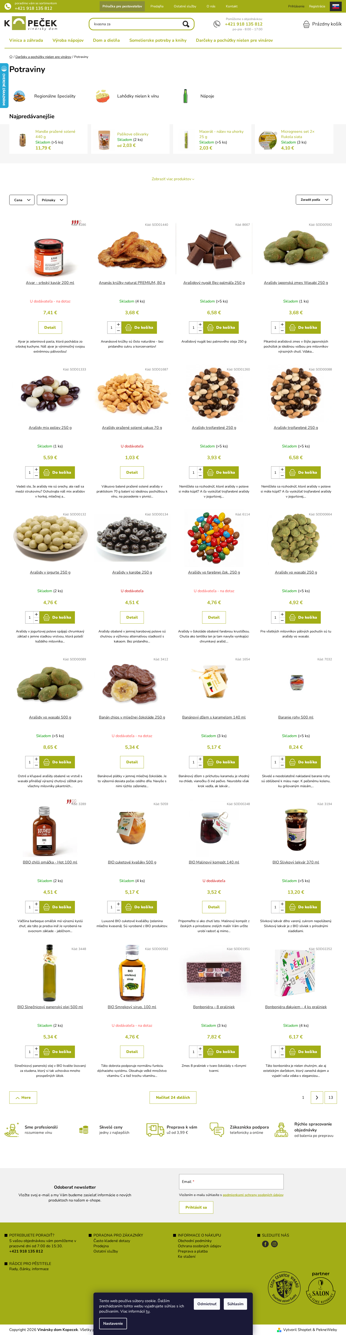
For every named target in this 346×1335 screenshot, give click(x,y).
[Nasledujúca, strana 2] (317, 1097)
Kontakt (232, 6)
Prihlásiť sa (196, 1207)
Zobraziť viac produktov (171, 179)
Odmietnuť (206, 1304)
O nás (211, 6)
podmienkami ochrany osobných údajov (253, 1195)
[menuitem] (26, 40)
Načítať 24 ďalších (173, 1097)
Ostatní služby (105, 1251)
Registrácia (317, 6)
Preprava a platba (193, 1251)
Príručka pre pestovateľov (122, 6)
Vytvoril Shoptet (297, 1329)
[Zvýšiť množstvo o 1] (118, 325)
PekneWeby (326, 1329)
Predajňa (157, 6)
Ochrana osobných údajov (199, 1246)
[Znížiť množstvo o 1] (118, 331)
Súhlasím (235, 1304)
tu (148, 1311)
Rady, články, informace (29, 1269)
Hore (26, 1097)
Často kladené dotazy (111, 1240)
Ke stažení (186, 1256)
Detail (50, 327)
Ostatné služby (185, 6)
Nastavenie (113, 1323)
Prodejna (101, 1246)
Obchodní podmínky (195, 1240)
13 (330, 1097)
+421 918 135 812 (33, 8)
